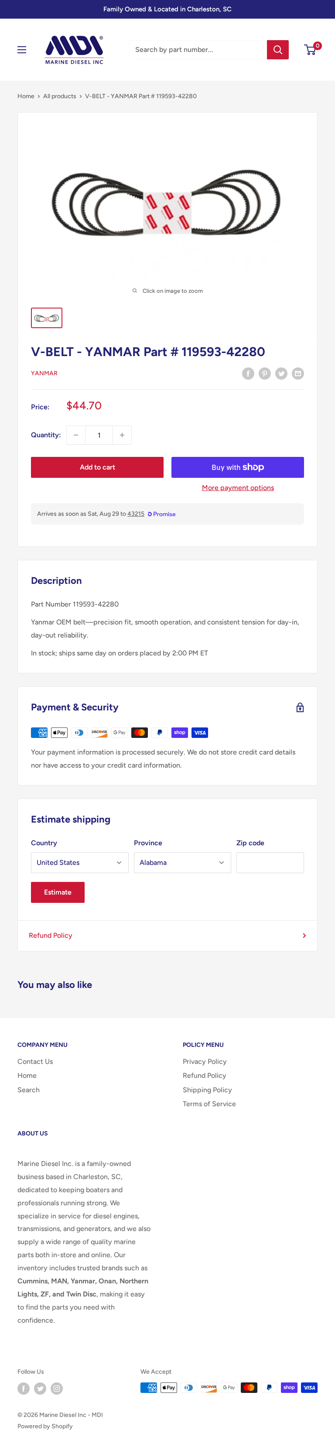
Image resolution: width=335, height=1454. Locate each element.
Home (25, 96)
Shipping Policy (207, 1090)
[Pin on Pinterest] (265, 373)
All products (59, 96)
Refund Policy (50, 935)
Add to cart (97, 467)
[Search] (278, 49)
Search (28, 1090)
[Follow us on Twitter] (40, 1388)
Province (148, 843)
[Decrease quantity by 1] (76, 435)
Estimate (58, 892)
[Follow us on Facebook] (23, 1388)
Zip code (250, 843)
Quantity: (46, 435)
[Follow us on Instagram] (57, 1388)
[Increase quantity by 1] (122, 435)
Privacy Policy (205, 1061)
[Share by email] (298, 373)
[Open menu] (21, 49)
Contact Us (35, 1061)
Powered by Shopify (45, 1426)
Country (44, 843)
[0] (310, 50)
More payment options (238, 488)
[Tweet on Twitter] (281, 373)
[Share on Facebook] (248, 373)
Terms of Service (209, 1104)
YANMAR (44, 373)
